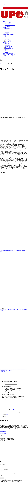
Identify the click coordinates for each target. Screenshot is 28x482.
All (6, 35)
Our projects (7, 29)
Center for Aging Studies (8, 53)
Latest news (7, 50)
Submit (2, 477)
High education (8, 40)
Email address (3, 466)
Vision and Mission (9, 22)
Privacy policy (3, 431)
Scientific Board (8, 23)
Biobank (7, 32)
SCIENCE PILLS (9, 55)
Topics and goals (8, 28)
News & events (6, 49)
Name (1, 464)
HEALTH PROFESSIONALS (9, 54)
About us (4, 21)
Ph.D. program (8, 41)
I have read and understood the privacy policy (11, 473)
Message (2, 470)
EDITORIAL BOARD (10, 25)
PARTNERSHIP (8, 46)
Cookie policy (3, 433)
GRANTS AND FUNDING (9, 34)
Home (1, 63)
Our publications (8, 30)
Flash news (7, 56)
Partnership (7, 26)
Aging (6, 36)
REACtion (5, 42)
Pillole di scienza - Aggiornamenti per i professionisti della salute (13, 389)
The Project (7, 45)
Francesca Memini (4, 65)
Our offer (7, 39)
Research (4, 27)
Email (3, 385)
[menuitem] (5, 7)
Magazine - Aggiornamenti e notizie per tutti (15, 390)
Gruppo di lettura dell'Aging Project (13, 392)
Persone (5, 63)
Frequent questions (9, 48)
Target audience (8, 47)
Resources (7, 33)
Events (6, 52)
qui (13, 409)
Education (5, 38)
